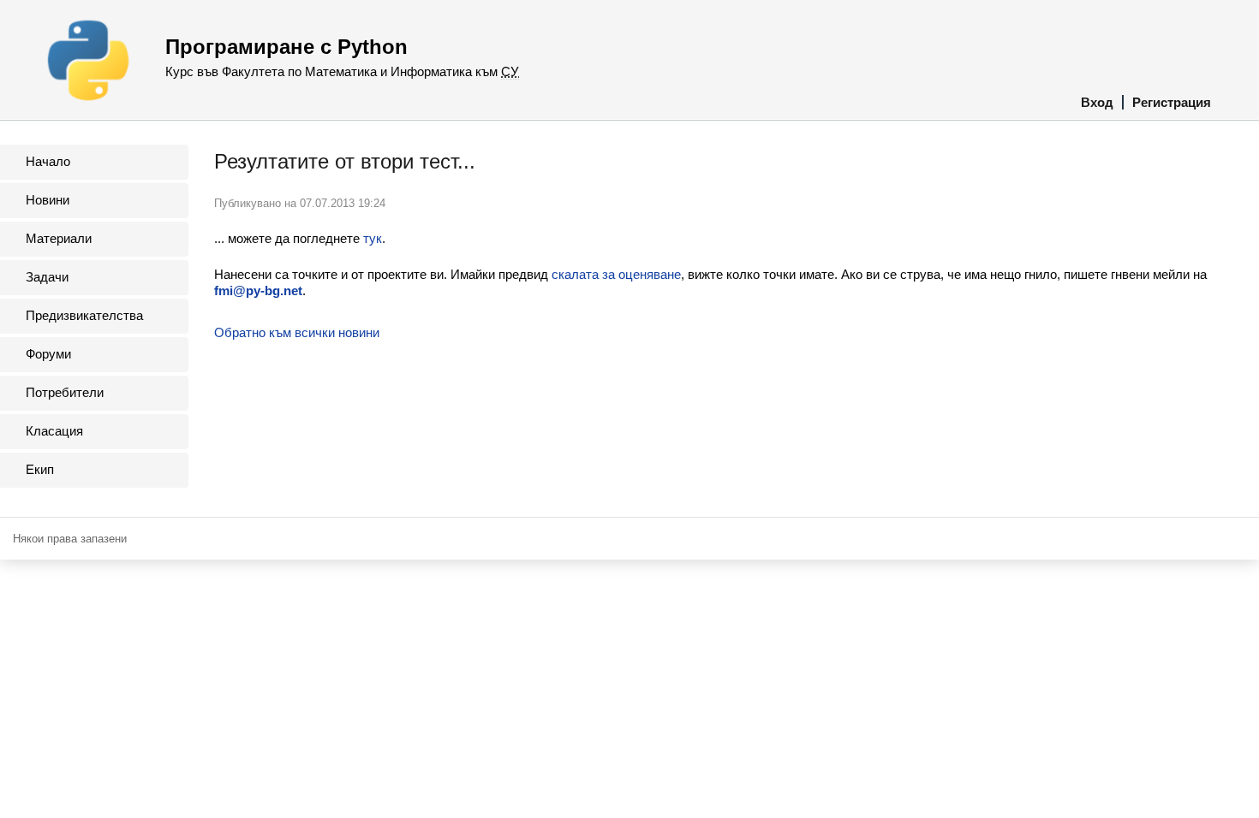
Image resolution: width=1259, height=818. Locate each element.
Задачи (47, 277)
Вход (1097, 102)
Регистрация (1171, 102)
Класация (54, 431)
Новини (47, 200)
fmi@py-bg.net (258, 290)
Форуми (48, 354)
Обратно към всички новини (296, 332)
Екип (40, 469)
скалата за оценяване (616, 274)
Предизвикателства (84, 315)
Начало (48, 161)
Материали (59, 238)
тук (372, 238)
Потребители (65, 392)
